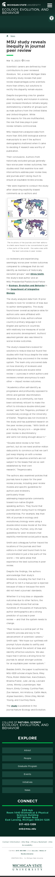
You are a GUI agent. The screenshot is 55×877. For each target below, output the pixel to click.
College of (21, 722)
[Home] (7, 36)
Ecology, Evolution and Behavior (27, 286)
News (27, 790)
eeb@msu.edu (27, 829)
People (27, 758)
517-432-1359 (27, 824)
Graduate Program (27, 766)
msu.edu (35, 850)
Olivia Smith (37, 274)
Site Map (26, 842)
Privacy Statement (39, 842)
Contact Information (11, 842)
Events (27, 774)
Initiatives (27, 782)
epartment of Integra (23, 289)
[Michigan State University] (27, 868)
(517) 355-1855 (21, 850)
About (27, 750)
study (14, 706)
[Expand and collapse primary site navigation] (50, 5)
